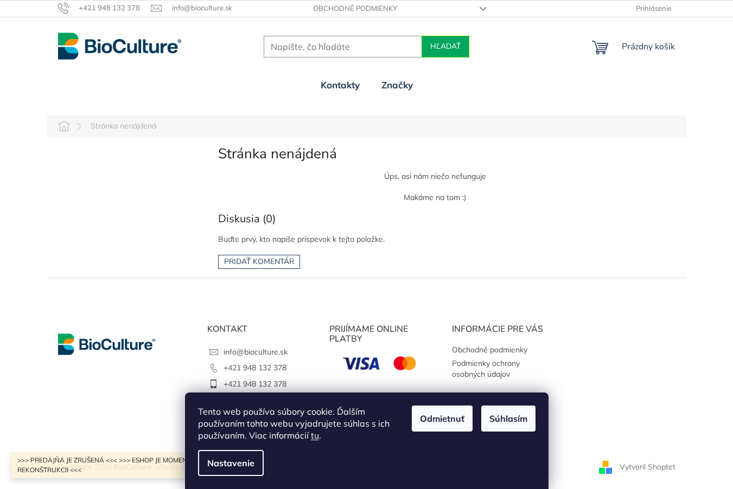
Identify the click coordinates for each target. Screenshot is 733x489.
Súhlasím (508, 418)
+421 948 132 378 (255, 367)
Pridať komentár (259, 261)
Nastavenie (230, 463)
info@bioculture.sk (256, 352)
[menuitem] (340, 85)
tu (315, 435)
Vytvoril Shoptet (647, 466)
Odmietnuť (442, 418)
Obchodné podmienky (355, 8)
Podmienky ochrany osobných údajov (486, 368)
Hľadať (445, 46)
